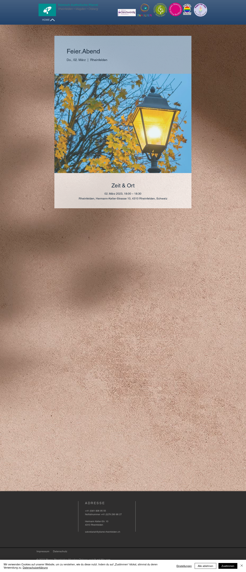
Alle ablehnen (205, 566)
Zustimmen (228, 566)
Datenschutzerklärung (35, 567)
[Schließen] (242, 566)
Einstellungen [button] (184, 566)
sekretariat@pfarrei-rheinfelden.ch (102, 531)
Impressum (43, 551)
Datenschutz (60, 551)
